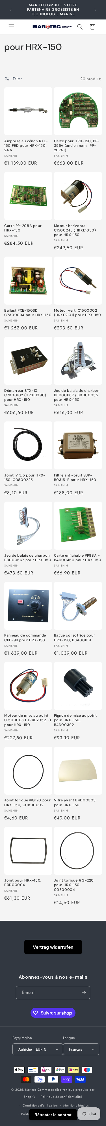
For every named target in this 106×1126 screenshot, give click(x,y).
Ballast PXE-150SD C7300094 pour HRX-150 (27, 312)
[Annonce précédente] (10, 9)
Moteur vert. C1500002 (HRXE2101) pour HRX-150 (77, 312)
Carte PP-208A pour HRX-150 (23, 228)
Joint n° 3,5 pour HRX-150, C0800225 (25, 477)
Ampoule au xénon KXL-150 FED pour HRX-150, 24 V (26, 145)
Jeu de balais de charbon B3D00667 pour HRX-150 (27, 557)
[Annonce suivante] (95, 9)
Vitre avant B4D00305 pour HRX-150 (75, 802)
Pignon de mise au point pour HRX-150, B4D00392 (75, 720)
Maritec (30, 1089)
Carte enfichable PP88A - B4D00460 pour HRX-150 (77, 557)
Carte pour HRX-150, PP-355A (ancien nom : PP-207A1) (77, 145)
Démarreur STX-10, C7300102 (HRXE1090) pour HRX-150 (25, 395)
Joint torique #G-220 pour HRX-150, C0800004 (74, 885)
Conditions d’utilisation (40, 1105)
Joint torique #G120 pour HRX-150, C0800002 (27, 802)
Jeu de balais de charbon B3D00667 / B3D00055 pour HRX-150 (76, 395)
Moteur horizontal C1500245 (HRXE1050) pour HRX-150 (75, 230)
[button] (11, 27)
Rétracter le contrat (53, 1114)
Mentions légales (76, 1105)
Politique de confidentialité (61, 1096)
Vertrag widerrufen (53, 947)
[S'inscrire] (83, 992)
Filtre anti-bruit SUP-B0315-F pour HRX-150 (75, 477)
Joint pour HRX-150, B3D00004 (23, 882)
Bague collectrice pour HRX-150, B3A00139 (74, 637)
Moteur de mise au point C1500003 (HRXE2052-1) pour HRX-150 (27, 720)
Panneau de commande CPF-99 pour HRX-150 (25, 637)
